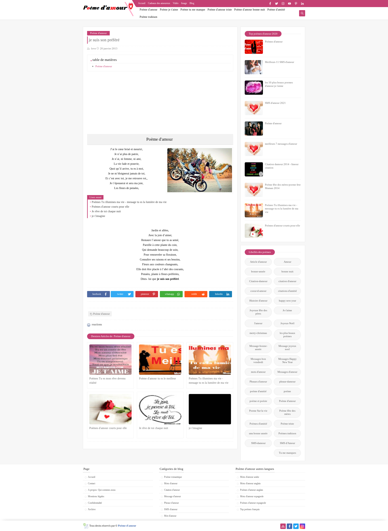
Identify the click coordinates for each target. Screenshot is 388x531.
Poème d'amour (148, 9)
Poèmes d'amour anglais (251, 490)
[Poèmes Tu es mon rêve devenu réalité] (110, 359)
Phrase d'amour (171, 502)
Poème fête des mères (287, 412)
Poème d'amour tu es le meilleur (157, 378)
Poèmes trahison (287, 433)
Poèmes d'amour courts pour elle (110, 206)
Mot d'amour (170, 515)
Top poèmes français (250, 509)
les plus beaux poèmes (287, 334)
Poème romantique (173, 477)
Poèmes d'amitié (258, 423)
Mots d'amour (170, 483)
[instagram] (283, 3)
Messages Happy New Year (287, 360)
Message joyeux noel (287, 347)
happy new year (287, 300)
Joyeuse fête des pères (258, 312)
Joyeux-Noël (287, 323)
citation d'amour (287, 281)
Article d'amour (258, 261)
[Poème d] (160, 359)
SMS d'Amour (287, 443)
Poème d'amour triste (220, 9)
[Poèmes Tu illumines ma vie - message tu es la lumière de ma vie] (210, 359)
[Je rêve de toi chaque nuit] (160, 409)
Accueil (141, 3)
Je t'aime (287, 310)
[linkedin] (302, 3)
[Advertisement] (160, 102)
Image (184, 3)
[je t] (210, 409)
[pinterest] (296, 3)
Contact (91, 483)
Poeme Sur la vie (258, 410)
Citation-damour (258, 281)
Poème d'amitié (276, 9)
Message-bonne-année (258, 347)
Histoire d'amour (258, 300)
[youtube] (289, 3)
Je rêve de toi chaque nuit (106, 211)
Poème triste (287, 423)
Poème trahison (148, 16)
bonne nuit (287, 271)
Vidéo (175, 3)
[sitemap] (283, 526)
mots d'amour (258, 371)
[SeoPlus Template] (85, 526)
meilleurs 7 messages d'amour (281, 143)
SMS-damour (258, 443)
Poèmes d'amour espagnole (253, 502)
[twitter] (276, 3)
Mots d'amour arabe (249, 477)
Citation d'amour (172, 490)
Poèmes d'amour (274, 41)
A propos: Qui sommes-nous (102, 490)
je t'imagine (98, 216)
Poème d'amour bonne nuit (249, 9)
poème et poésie (258, 400)
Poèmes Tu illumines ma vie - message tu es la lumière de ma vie (129, 202)
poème (287, 391)
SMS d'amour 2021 (275, 102)
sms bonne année (258, 433)
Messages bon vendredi (258, 360)
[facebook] (270, 3)
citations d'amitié (287, 290)
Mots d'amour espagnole (252, 496)
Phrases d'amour (258, 381)
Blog (192, 3)
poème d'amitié (258, 391)
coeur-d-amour (258, 290)
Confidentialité (95, 502)
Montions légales (96, 496)
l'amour (258, 323)
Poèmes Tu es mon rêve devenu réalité (107, 380)
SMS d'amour (170, 509)
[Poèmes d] (110, 409)
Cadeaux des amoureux (159, 3)
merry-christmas (258, 333)
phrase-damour (287, 381)
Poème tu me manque (192, 9)
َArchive (92, 509)
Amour (287, 261)
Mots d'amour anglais (250, 483)
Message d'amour (172, 496)
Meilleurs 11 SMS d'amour (279, 62)
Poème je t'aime (169, 9)
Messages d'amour (287, 371)
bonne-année (258, 271)
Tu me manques (287, 452)
